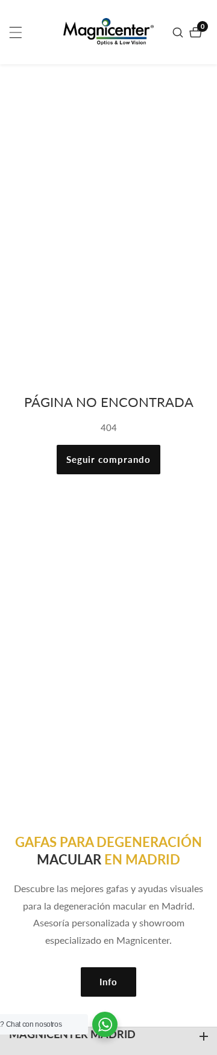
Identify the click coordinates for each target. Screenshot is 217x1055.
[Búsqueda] (179, 32)
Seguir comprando (108, 459)
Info (108, 981)
